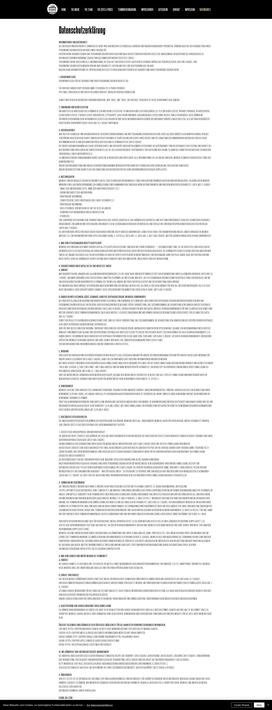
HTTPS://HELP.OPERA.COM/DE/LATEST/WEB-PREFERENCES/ (88, 644)
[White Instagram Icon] (264, 347)
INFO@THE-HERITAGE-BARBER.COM (121, 92)
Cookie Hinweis (241, 705)
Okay (259, 705)
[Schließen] (268, 704)
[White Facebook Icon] (264, 355)
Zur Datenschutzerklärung (100, 705)
